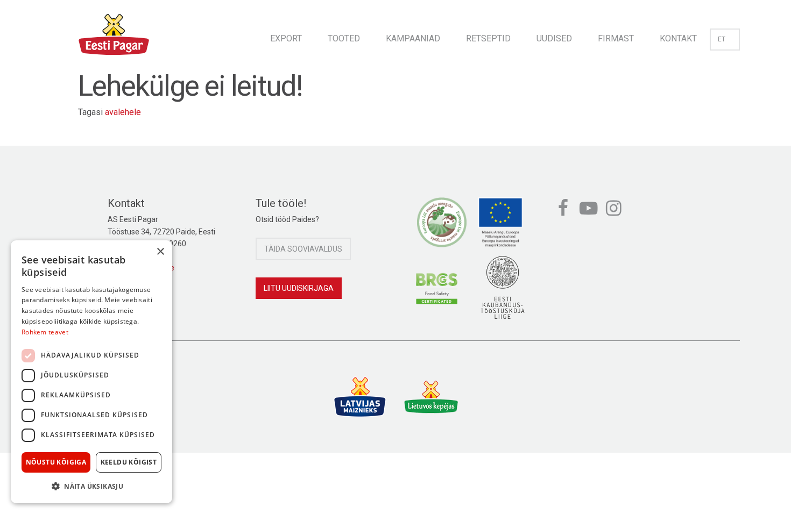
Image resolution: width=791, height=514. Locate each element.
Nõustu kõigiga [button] (56, 462)
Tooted (344, 38)
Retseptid (488, 38)
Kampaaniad (413, 38)
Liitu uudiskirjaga (299, 288)
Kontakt (678, 38)
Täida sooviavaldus (303, 249)
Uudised (554, 38)
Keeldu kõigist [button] (129, 462)
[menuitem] (286, 35)
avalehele (123, 112)
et (721, 39)
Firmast (616, 38)
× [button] (160, 252)
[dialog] (91, 371)
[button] (91, 486)
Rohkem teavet (45, 332)
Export (286, 38)
